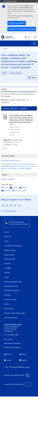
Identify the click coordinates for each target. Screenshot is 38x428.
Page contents (8, 90)
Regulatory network (10, 250)
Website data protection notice (12, 281)
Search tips (7, 295)
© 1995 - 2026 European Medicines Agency (17, 367)
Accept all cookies (17, 23)
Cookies (19, 15)
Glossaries (7, 272)
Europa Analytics (28, 15)
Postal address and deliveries (12, 343)
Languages (7, 263)
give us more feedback (9, 211)
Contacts (6, 304)
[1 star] (3, 205)
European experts (9, 255)
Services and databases (10, 317)
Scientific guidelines (8, 179)
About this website (9, 259)
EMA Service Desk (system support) (14, 313)
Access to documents (10, 299)
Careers (6, 241)
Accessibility (8, 268)
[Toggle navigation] (34, 43)
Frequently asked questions (12, 290)
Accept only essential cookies (22, 29)
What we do (7, 236)
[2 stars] (5, 205)
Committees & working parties (13, 246)
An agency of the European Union (14, 384)
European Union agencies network (14, 375)
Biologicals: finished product (10, 160)
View (4, 148)
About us (6, 232)
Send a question (8, 308)
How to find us (8, 339)
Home (6, 48)
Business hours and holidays (12, 347)
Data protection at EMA (11, 286)
